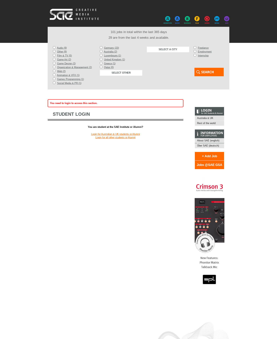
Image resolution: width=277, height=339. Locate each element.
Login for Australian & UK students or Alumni (115, 134)
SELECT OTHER (121, 72)
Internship (203, 55)
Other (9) (62, 51)
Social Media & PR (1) (69, 83)
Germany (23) (111, 47)
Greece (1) (110, 63)
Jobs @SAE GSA (209, 165)
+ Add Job (209, 156)
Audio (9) (62, 47)
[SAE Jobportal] (75, 14)
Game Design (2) (66, 63)
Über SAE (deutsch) (208, 145)
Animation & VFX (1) (68, 75)
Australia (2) (110, 51)
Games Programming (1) (70, 79)
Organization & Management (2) (74, 67)
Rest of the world (206, 123)
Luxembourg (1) (112, 55)
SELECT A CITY (168, 49)
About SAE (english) (208, 140)
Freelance (203, 47)
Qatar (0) (109, 67)
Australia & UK (205, 118)
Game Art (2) (64, 59)
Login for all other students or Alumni (115, 137)
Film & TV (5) (64, 55)
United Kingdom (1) (114, 59)
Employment (205, 51)
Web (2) (61, 71)
